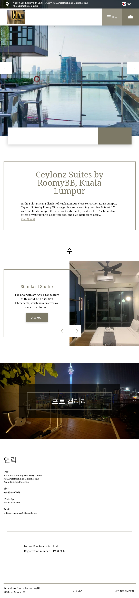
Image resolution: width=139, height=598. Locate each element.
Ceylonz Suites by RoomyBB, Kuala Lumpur (69, 182)
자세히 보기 (28, 219)
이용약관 (77, 590)
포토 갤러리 (69, 401)
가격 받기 (37, 318)
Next (133, 68)
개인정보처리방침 (124, 590)
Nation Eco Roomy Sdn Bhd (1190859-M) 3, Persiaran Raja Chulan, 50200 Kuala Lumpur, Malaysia (23, 478)
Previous (6, 68)
